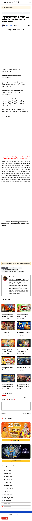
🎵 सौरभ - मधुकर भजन (7, 498)
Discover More (26, 413)
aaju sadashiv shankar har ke (16, 13)
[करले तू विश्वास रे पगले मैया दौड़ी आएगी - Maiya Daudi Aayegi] (8, 308)
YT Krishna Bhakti (11, 2)
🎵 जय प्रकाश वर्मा (6, 470)
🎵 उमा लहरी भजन (6, 483)
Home (4, 13)
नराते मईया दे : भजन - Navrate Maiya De (7, 333)
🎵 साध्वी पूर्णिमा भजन (7, 495)
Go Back (4, 413)
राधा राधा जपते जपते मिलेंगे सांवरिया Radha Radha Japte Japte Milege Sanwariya (7, 386)
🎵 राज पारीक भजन (6, 501)
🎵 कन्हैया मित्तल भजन (7, 473)
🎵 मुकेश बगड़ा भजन (7, 480)
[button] (2, 2)
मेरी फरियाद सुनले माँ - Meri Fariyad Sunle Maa (8, 350)
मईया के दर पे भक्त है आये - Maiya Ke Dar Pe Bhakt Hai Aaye (22, 315)
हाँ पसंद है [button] (5, 518)
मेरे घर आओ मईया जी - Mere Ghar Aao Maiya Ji (23, 333)
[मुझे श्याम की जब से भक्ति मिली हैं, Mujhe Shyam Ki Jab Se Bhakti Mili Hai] (24, 378)
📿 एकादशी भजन (6, 504)
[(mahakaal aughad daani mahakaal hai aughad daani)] (24, 343)
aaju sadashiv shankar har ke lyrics (9, 271)
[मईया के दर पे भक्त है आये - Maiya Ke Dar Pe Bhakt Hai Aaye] (24, 308)
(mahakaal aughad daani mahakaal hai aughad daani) (23, 350)
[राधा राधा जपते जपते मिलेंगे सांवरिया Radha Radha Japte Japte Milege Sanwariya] (8, 378)
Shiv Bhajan (21, 271)
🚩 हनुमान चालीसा (6, 507)
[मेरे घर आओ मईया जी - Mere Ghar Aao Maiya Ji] (24, 325)
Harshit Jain (13, 277)
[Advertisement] (16, 50)
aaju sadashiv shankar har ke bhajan (10, 269)
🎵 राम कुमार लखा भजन (7, 489)
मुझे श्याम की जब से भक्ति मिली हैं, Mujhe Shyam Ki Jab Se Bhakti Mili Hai (23, 386)
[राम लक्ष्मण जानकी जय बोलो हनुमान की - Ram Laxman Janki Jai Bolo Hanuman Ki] (8, 360)
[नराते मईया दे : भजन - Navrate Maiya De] (8, 325)
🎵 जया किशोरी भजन (7, 486)
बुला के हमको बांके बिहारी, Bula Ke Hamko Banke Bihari (23, 368)
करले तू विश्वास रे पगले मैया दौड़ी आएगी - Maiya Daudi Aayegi (8, 315)
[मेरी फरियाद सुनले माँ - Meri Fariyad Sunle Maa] (8, 343)
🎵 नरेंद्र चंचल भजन (7, 492)
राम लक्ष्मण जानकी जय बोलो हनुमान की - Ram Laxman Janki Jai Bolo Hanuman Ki (8, 368)
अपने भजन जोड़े (15, 515)
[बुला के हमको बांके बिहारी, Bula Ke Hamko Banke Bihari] (24, 360)
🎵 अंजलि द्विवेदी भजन (7, 476)
